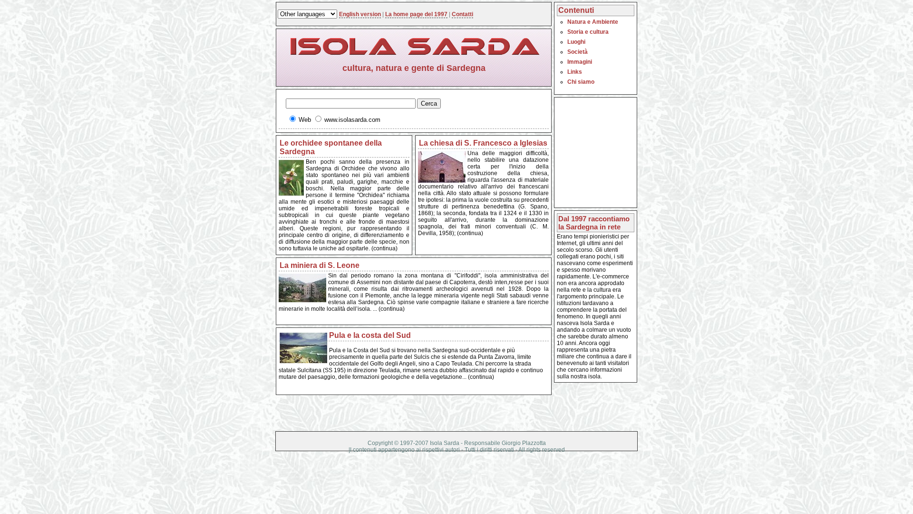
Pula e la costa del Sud (370, 335)
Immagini (579, 62)
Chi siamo (580, 82)
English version (360, 14)
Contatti (462, 14)
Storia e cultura (588, 32)
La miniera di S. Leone (319, 265)
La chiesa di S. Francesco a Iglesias (483, 143)
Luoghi (576, 42)
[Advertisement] (585, 121)
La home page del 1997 (416, 14)
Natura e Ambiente (592, 22)
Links (574, 72)
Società (577, 52)
